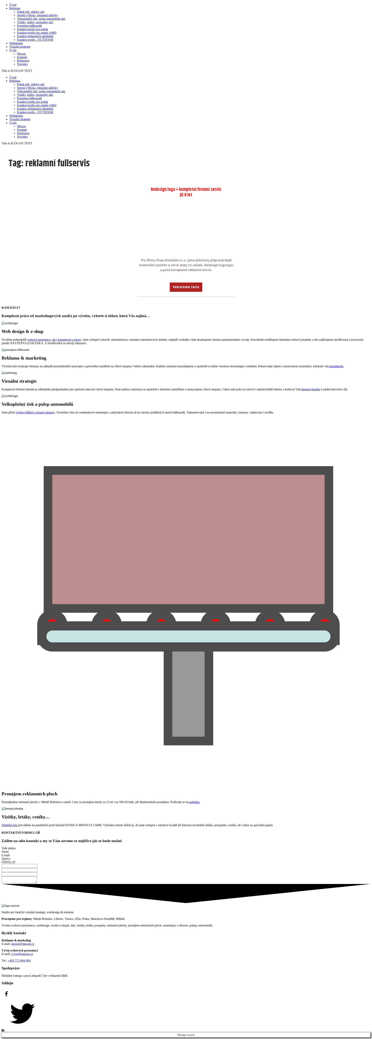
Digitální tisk (10, 825)
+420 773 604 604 (19, 960)
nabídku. (194, 802)
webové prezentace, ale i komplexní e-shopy (54, 339)
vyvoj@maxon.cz (22, 954)
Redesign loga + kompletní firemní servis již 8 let (186, 192)
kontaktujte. (336, 366)
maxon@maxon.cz (22, 943)
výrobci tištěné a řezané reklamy (35, 412)
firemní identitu (310, 389)
